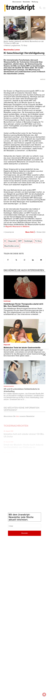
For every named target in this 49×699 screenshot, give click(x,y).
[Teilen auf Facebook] (8, 260)
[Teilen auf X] (16, 260)
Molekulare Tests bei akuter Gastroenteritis (22, 347)
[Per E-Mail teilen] (41, 260)
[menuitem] (17, 1)
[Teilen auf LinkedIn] (33, 260)
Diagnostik (12, 241)
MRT (20, 241)
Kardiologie (28, 241)
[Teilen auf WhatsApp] (25, 260)
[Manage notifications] (44, 694)
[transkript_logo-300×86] (20, 8)
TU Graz (38, 241)
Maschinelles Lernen (12, 49)
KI (5, 241)
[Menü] (44, 8)
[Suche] (39, 8)
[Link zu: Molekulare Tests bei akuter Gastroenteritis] (24, 331)
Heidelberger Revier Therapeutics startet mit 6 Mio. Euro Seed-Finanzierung (23, 305)
